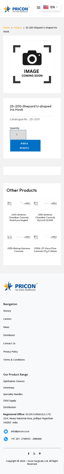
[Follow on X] (34, 454)
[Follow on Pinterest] (40, 454)
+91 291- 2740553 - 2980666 (26, 438)
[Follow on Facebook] (29, 454)
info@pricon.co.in (20, 431)
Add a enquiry (24, 145)
